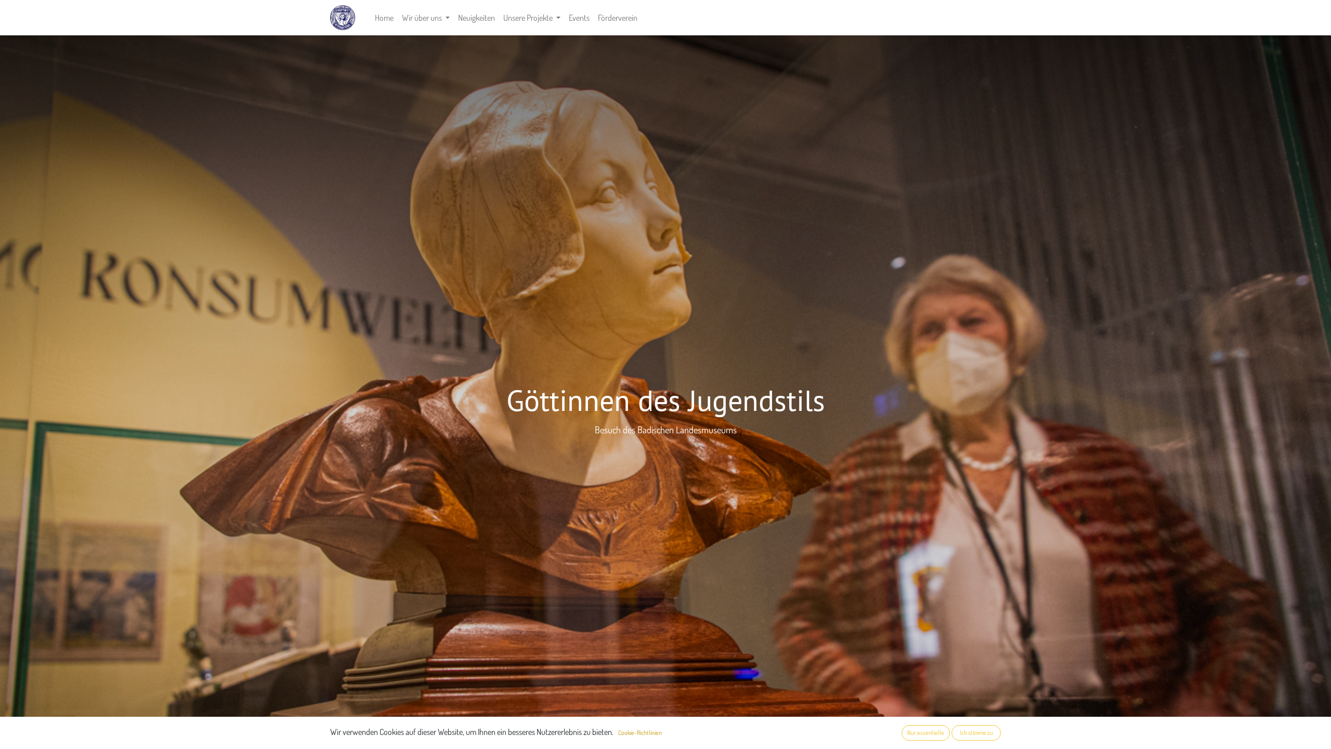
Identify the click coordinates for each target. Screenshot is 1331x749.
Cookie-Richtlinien (640, 733)
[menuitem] (384, 17)
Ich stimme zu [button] (976, 733)
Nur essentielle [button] (925, 733)
